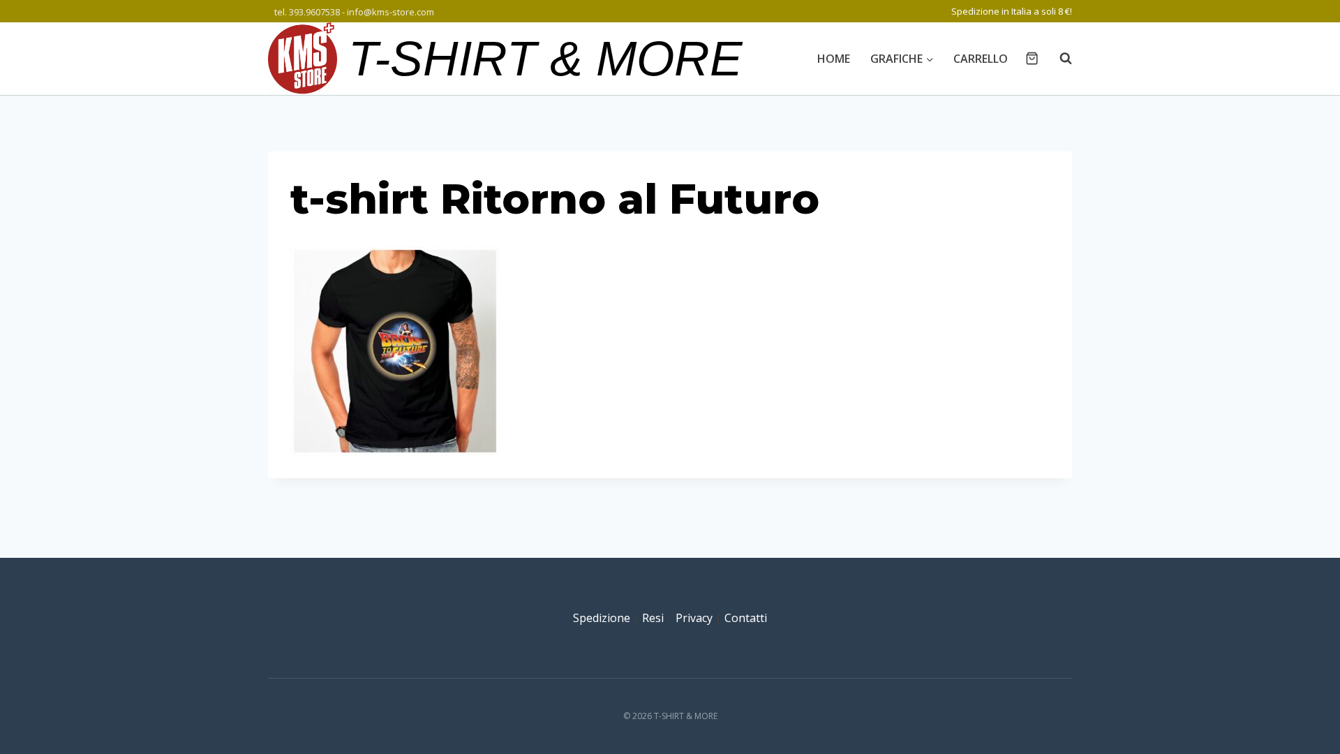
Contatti (745, 618)
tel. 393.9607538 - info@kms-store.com (354, 12)
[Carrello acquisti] (1031, 58)
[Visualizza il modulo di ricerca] (1058, 58)
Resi (653, 618)
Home (833, 58)
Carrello (980, 58)
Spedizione (601, 618)
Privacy (694, 618)
